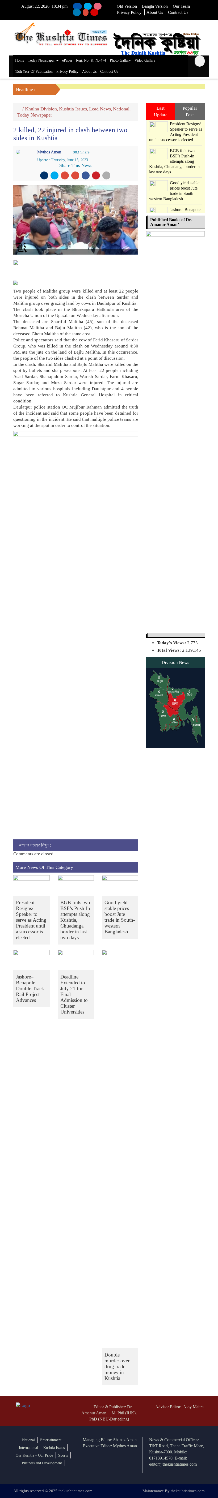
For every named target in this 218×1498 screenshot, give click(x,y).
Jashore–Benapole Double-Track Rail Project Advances (30, 988)
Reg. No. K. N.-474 (91, 60)
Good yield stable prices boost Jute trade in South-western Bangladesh (119, 917)
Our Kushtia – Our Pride (34, 1455)
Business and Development (42, 1463)
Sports (63, 1455)
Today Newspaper (42, 60)
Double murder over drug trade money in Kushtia (116, 1366)
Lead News (100, 108)
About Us (154, 12)
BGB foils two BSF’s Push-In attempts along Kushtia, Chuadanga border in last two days (75, 920)
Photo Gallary (120, 60)
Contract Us (178, 12)
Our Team (181, 6)
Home (19, 60)
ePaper (67, 60)
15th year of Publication (34, 72)
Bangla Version (155, 6)
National (121, 108)
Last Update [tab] (160, 111)
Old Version (127, 6)
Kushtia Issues (73, 108)
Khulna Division (41, 108)
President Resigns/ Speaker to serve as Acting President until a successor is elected (31, 920)
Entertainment (50, 1440)
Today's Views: (172, 642)
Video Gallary (145, 60)
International (28, 1448)
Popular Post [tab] (190, 111)
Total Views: (169, 650)
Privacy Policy (129, 12)
